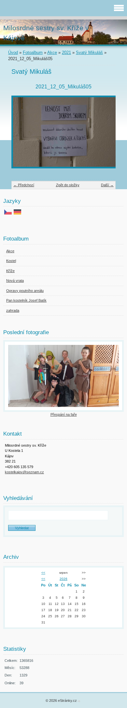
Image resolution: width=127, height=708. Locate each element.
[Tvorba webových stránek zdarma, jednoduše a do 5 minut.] (79, 701)
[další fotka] (105, 135)
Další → (107, 185)
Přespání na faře (63, 414)
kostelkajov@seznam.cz (24, 472)
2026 (63, 579)
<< (43, 572)
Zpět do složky (67, 185)
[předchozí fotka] (22, 135)
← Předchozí (23, 185)
